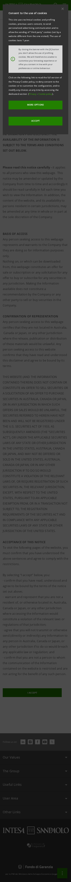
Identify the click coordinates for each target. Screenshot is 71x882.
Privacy (33, 93)
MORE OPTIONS (35, 104)
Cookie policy (45, 93)
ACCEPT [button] (35, 120)
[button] (62, 8)
